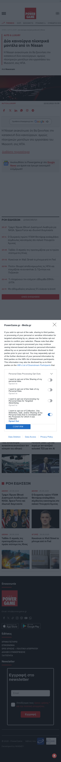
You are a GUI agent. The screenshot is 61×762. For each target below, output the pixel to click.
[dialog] (30, 381)
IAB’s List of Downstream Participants (34, 365)
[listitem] (30, 373)
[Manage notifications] (54, 755)
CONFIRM (18, 427)
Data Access (30, 437)
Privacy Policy (46, 437)
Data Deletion (14, 437)
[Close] (55, 325)
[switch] (50, 380)
